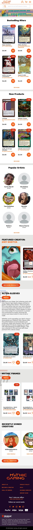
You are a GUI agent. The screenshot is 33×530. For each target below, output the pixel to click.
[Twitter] (13, 506)
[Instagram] (16, 506)
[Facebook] (10, 506)
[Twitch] (23, 506)
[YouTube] (19, 506)
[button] (30, 263)
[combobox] (16, 6)
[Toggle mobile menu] (30, 2)
